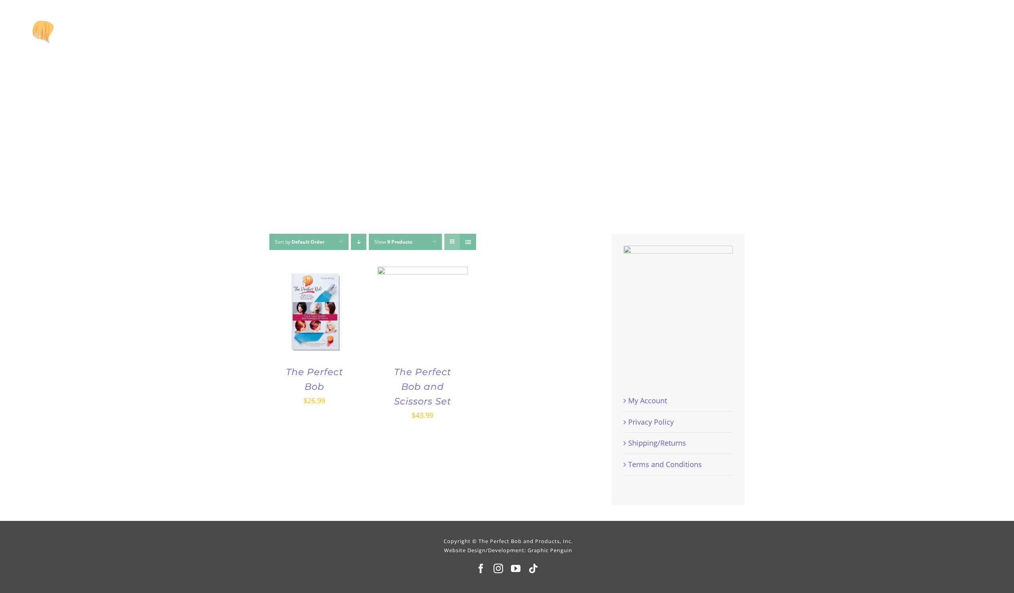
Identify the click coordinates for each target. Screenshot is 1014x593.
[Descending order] (358, 242)
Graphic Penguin (550, 550)
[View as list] (468, 242)
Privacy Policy (651, 422)
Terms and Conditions (665, 464)
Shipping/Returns (657, 443)
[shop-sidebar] (678, 249)
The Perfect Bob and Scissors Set (422, 386)
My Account (647, 400)
